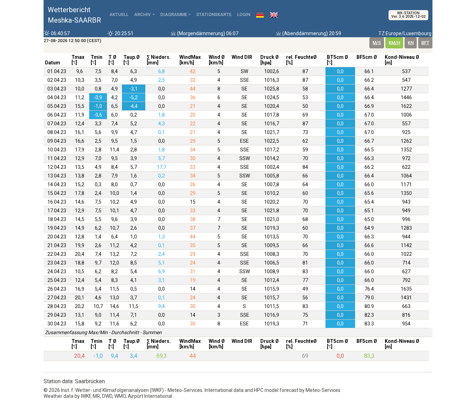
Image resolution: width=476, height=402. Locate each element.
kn (411, 42)
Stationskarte (213, 14)
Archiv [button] (143, 14)
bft (425, 42)
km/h (394, 42)
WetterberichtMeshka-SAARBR (74, 15)
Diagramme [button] (173, 14)
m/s (377, 42)
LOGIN (243, 14)
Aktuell (119, 14)
